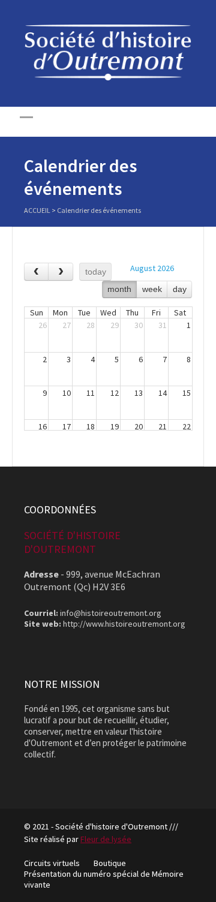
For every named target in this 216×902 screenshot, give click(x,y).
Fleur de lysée (105, 839)
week (152, 289)
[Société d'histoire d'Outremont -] (108, 77)
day (180, 289)
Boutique (110, 863)
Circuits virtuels (52, 863)
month (119, 289)
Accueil (37, 210)
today (95, 271)
